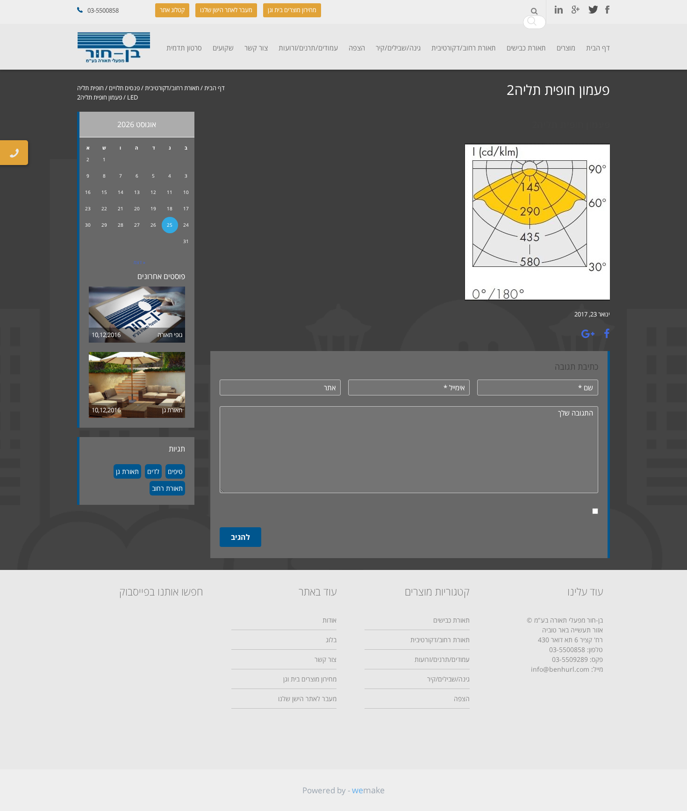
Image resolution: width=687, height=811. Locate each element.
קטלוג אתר (172, 10)
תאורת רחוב (167, 488)
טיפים (175, 471)
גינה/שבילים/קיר (398, 47)
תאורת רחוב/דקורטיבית (463, 47)
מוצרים (566, 47)
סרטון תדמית (184, 47)
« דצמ (139, 262)
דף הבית (598, 47)
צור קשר (256, 47)
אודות (329, 620)
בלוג (331, 639)
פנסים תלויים (124, 88)
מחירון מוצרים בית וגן (292, 10)
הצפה (357, 47)
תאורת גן (172, 410)
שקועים (223, 47)
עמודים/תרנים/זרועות (308, 47)
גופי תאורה (169, 334)
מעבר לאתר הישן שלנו (226, 10)
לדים (153, 471)
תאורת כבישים (526, 47)
